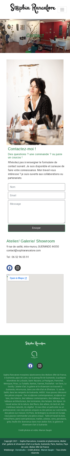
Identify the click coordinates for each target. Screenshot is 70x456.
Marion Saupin (47, 450)
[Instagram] (18, 268)
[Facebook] (10, 268)
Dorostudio (20, 450)
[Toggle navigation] (62, 9)
